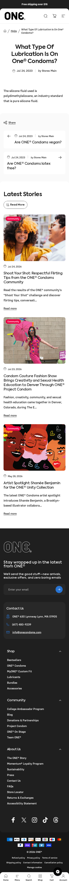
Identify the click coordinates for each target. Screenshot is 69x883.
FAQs (14, 31)
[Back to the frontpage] (5, 31)
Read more (10, 308)
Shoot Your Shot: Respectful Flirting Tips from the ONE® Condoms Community (33, 278)
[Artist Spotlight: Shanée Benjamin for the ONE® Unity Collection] (34, 447)
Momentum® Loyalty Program (25, 763)
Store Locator (15, 792)
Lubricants (13, 677)
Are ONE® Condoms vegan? (38, 142)
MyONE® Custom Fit (19, 671)
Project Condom (17, 726)
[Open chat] (57, 871)
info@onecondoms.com (26, 632)
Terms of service (49, 857)
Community (13, 218)
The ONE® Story (16, 758)
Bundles (12, 682)
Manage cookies (34, 867)
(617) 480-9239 (21, 624)
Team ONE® (14, 737)
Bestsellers (14, 660)
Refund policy (18, 857)
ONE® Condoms (16, 665)
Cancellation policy (53, 862)
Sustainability (15, 769)
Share (12, 122)
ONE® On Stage (16, 731)
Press (10, 775)
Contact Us (14, 780)
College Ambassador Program (25, 709)
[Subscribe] (59, 589)
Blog (10, 714)
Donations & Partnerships (23, 720)
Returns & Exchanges (20, 797)
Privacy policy (33, 857)
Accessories (14, 688)
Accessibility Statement (22, 803)
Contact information (32, 862)
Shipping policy (13, 862)
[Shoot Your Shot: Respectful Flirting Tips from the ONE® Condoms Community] (34, 237)
